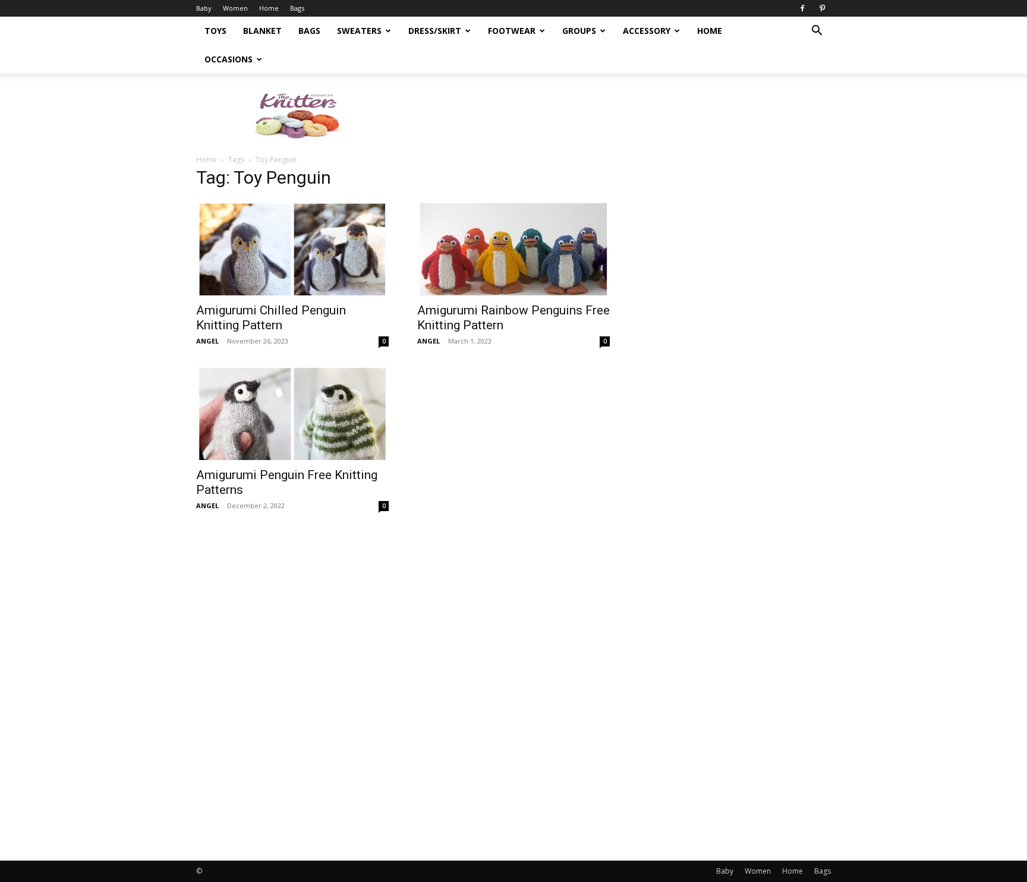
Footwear (511, 30)
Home (269, 8)
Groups (579, 30)
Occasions (228, 59)
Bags (297, 8)
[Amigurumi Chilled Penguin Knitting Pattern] (292, 247)
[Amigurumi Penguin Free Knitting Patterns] (292, 412)
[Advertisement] (614, 114)
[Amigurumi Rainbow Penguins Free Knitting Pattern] (513, 247)
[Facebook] (802, 8)
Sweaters (359, 30)
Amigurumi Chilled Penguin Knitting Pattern (271, 317)
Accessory (646, 30)
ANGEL (207, 340)
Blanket (262, 30)
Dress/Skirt (434, 30)
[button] (816, 31)
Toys (215, 30)
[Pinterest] (822, 8)
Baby (204, 8)
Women (235, 8)
